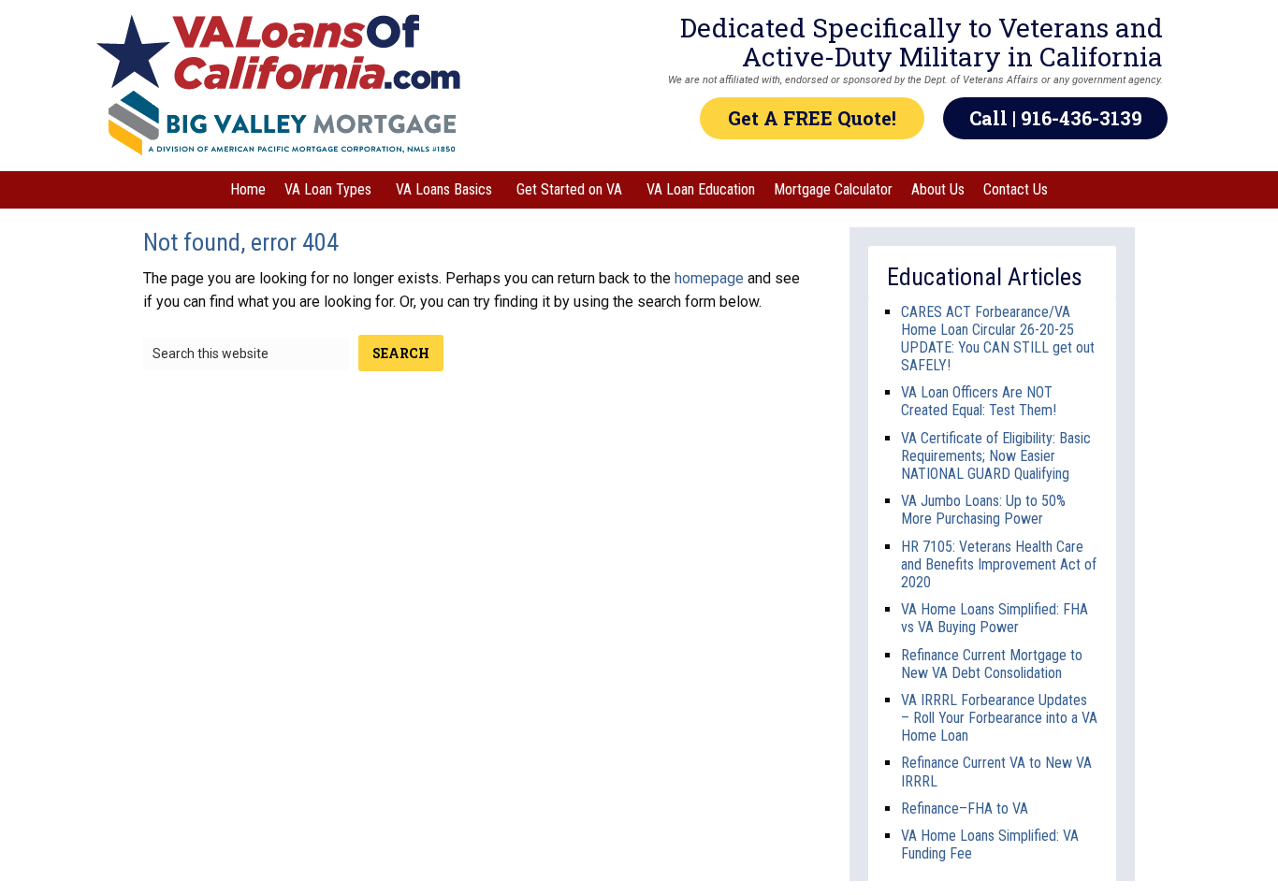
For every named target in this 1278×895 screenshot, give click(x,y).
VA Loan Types (327, 189)
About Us (938, 189)
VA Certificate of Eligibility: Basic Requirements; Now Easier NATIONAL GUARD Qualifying (996, 456)
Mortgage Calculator (833, 189)
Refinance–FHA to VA (964, 808)
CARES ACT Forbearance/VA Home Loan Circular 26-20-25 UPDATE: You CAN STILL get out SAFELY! (998, 339)
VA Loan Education (700, 189)
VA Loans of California (282, 52)
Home (248, 189)
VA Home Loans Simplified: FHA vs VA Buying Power (994, 618)
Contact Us (1015, 189)
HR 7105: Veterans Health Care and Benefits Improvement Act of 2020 (998, 564)
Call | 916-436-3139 (1055, 118)
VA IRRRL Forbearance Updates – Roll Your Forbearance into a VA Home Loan (999, 717)
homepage (709, 278)
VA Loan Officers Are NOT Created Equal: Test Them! (978, 401)
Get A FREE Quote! (812, 118)
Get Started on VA (569, 189)
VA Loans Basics (444, 189)
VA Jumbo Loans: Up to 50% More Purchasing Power (983, 509)
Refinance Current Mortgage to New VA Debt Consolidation (991, 664)
